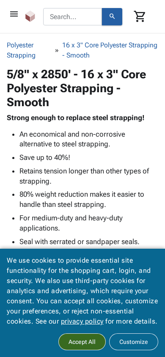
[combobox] (73, 16)
